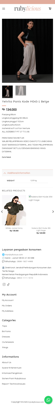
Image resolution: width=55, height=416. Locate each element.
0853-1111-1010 (25, 278)
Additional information (18, 173)
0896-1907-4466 (25, 261)
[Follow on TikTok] (8, 284)
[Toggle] (4, 173)
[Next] (48, 50)
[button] (3, 8)
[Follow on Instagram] (4, 284)
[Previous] (6, 50)
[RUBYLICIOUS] (27, 8)
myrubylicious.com (14, 255)
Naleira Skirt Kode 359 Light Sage (41, 229)
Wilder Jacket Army (14, 228)
